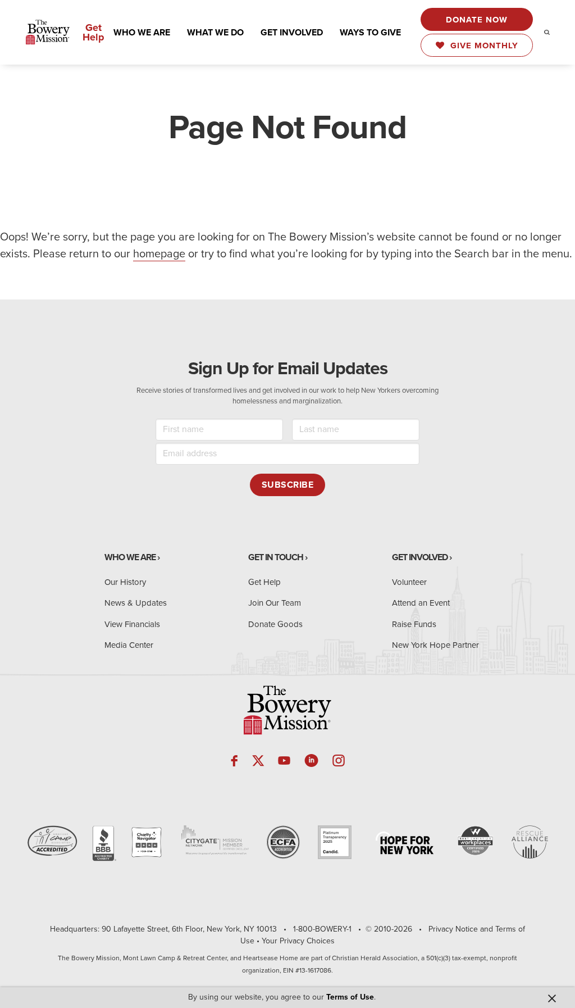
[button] (142, 32)
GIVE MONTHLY (481, 45)
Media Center (128, 645)
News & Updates (135, 603)
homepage (159, 254)
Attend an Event (421, 603)
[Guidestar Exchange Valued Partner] (335, 842)
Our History (125, 582)
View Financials (132, 624)
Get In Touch (275, 557)
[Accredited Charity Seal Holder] (103, 844)
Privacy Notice (453, 929)
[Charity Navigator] (146, 842)
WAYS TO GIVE (370, 32)
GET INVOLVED (292, 32)
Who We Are (130, 557)
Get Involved (420, 557)
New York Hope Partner (435, 645)
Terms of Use (350, 997)
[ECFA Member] (283, 842)
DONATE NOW (477, 20)
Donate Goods (275, 624)
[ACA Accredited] (52, 840)
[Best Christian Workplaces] (475, 840)
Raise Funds (414, 624)
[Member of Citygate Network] (215, 840)
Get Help (93, 32)
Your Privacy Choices (298, 941)
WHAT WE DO (215, 32)
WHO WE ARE (141, 32)
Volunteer (409, 582)
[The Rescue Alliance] (530, 842)
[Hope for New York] (404, 843)
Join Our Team (274, 603)
